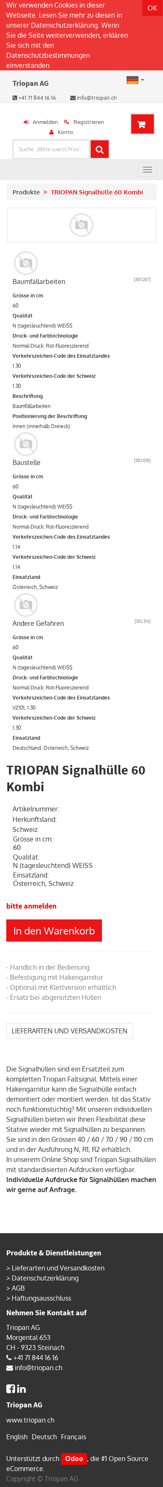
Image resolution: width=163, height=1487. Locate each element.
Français (73, 1437)
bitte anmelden (31, 906)
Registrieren (89, 122)
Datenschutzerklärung (64, 25)
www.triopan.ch (30, 1420)
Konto (65, 132)
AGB (18, 1288)
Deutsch (44, 1437)
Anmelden (45, 122)
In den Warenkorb (54, 930)
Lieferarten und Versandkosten (58, 1268)
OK (152, 8)
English (17, 1437)
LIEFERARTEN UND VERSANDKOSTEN (69, 1031)
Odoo (74, 1458)
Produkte (26, 192)
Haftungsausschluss (41, 1298)
